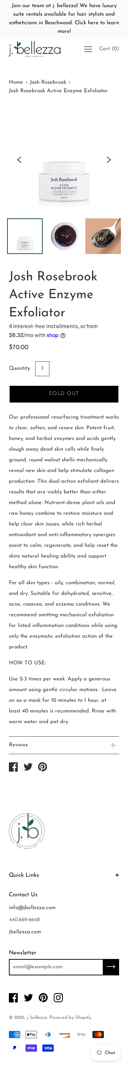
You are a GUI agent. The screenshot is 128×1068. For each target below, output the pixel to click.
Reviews (18, 745)
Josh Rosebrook (48, 82)
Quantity (19, 368)
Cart (109, 49)
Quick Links (24, 875)
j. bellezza (37, 1017)
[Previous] (19, 159)
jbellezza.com (25, 932)
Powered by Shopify (70, 1017)
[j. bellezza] (13, 768)
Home (16, 82)
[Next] (108, 159)
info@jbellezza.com (32, 908)
